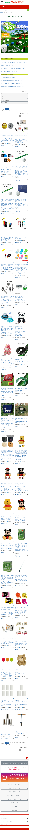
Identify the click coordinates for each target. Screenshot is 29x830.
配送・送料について (14, 788)
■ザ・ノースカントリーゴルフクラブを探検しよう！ (12, 83)
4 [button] (25, 116)
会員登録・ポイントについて (14, 799)
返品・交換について (14, 792)
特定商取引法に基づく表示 (6, 821)
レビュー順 (7, 110)
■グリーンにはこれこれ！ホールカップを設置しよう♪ (12, 68)
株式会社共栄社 (4, 826)
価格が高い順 (12, 109)
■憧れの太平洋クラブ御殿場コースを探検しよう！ (12, 80)
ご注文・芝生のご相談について (14, 795)
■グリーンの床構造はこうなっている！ (9, 71)
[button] (27, 116)
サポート (14, 806)
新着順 (23, 109)
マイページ (14, 803)
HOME (1, 12)
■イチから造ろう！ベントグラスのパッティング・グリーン (14, 62)
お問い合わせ (3, 818)
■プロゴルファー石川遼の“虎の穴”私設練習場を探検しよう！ (14, 86)
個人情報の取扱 (4, 824)
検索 (28, 10)
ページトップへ (27, 758)
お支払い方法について (14, 784)
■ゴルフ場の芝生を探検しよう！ (8, 77)
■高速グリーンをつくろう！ (7, 65)
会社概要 (14, 810)
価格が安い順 (18, 109)
